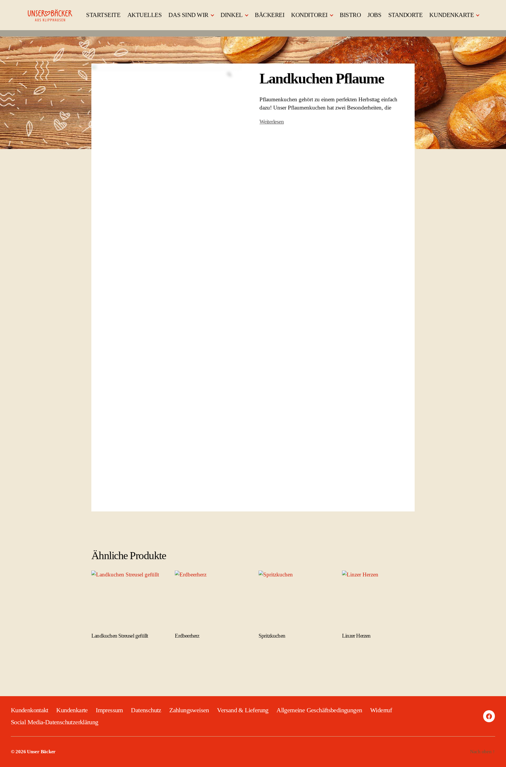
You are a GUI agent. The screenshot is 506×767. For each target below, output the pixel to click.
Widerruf (381, 710)
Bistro (350, 15)
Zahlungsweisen (189, 710)
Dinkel (231, 15)
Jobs (374, 15)
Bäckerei (269, 15)
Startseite (103, 15)
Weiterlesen (271, 122)
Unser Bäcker (41, 751)
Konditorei (309, 15)
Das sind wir (188, 15)
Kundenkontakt (29, 710)
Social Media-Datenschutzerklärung (54, 722)
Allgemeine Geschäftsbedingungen (319, 710)
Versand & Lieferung (242, 710)
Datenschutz (146, 710)
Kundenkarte (451, 15)
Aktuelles (144, 15)
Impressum (109, 710)
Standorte (405, 15)
